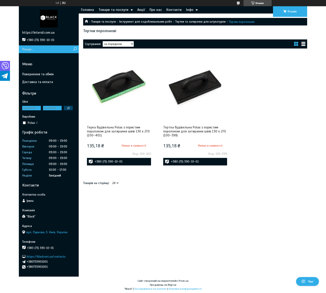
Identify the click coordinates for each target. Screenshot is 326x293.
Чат (311, 281)
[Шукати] (75, 49)
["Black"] (48, 18)
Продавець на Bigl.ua (163, 284)
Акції (141, 10)
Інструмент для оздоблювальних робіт (145, 21)
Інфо (189, 10)
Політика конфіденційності (185, 288)
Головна (87, 10)
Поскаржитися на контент (151, 288)
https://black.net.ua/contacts (46, 256)
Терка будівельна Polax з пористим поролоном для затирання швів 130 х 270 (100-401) (118, 131)
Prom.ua (184, 280)
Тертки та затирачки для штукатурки (200, 21)
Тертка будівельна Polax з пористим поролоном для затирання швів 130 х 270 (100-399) (194, 131)
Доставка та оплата (37, 82)
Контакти (174, 10)
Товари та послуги (113, 10)
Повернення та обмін (38, 74)
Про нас (155, 10)
